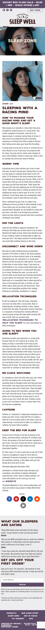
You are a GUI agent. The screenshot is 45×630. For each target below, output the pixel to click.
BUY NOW (35, 10)
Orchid (16, 624)
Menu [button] (6, 27)
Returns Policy (30, 623)
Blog (11, 104)
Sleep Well (22, 19)
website (10, 481)
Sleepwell (6, 625)
